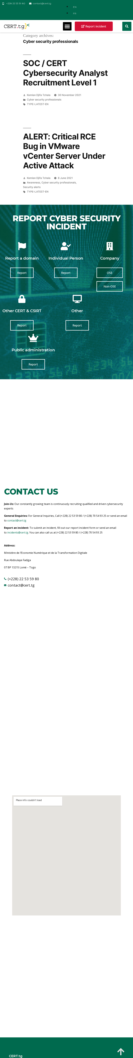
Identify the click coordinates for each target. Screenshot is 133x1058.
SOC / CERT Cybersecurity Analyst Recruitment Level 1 (65, 72)
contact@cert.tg (16, 520)
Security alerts (32, 187)
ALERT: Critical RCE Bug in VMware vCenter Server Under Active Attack (64, 151)
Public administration (33, 350)
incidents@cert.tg (17, 532)
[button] (67, 26)
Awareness (33, 182)
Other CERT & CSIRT (22, 310)
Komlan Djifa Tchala (38, 95)
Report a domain (22, 258)
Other (77, 310)
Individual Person (65, 258)
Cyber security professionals (44, 99)
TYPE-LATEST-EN (37, 104)
